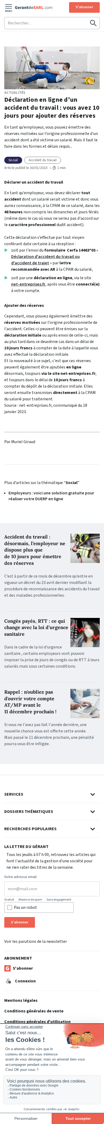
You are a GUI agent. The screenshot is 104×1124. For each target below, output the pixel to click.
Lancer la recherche (93, 23)
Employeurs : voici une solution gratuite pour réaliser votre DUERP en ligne (51, 496)
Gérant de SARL (33, 7)
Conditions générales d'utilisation (37, 1022)
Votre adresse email (20, 877)
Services (13, 794)
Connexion (25, 981)
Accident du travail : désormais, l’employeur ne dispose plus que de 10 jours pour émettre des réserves (34, 550)
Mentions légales (21, 1000)
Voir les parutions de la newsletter (35, 941)
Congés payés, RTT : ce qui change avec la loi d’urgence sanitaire (36, 627)
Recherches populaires (30, 829)
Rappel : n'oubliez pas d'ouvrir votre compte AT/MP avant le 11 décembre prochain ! (30, 702)
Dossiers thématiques (28, 812)
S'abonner (84, 7)
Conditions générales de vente (33, 1011)
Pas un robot (25, 907)
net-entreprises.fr (28, 284)
